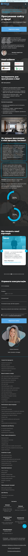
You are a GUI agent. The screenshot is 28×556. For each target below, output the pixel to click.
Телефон (3, 291)
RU (3, 1)
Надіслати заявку (14, 29)
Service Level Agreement (14, 548)
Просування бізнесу (15, 9)
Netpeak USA (20, 517)
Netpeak (7, 9)
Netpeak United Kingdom (7, 518)
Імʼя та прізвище (5, 286)
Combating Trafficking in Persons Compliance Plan (14, 545)
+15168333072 (20, 519)
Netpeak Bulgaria (7, 529)
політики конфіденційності (15, 315)
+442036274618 (7, 520)
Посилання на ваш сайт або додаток (10, 303)
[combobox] (4, 293)
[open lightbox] (14, 242)
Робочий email (4, 298)
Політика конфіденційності (14, 551)
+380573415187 (20, 507)
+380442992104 (7, 506)
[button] (25, 4)
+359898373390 (7, 531)
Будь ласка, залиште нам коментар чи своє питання (13, 309)
